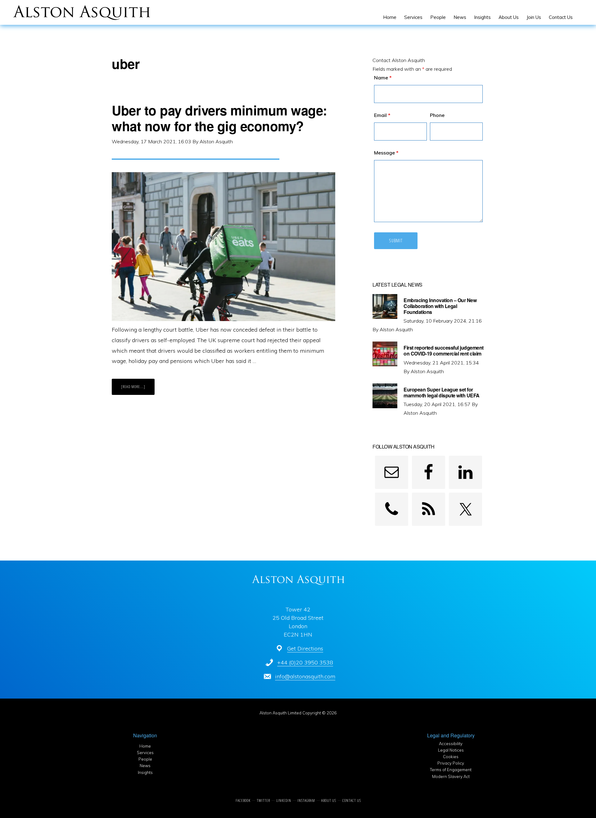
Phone (437, 115)
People (145, 759)
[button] (580, 17)
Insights (145, 772)
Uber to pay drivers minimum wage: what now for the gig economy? (219, 118)
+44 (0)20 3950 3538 (305, 662)
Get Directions (305, 648)
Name (383, 77)
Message (386, 153)
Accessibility (451, 743)
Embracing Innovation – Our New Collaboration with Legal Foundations (440, 306)
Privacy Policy (450, 763)
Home (145, 746)
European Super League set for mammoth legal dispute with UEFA (442, 392)
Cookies (450, 756)
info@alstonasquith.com (305, 676)
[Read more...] (138, 389)
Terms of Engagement (451, 769)
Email (382, 115)
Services (145, 752)
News (145, 765)
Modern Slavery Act (451, 776)
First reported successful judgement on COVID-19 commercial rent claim (444, 350)
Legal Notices (451, 750)
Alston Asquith (126, 12)
